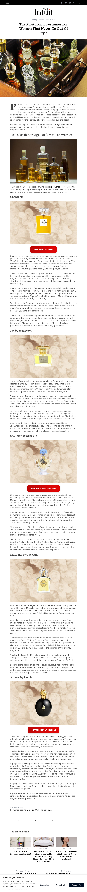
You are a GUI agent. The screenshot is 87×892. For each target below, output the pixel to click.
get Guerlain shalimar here (43, 488)
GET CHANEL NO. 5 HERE (43, 249)
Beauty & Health (38, 20)
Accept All (76, 885)
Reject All (60, 885)
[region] (43, 883)
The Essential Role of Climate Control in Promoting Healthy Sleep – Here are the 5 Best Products (43, 856)
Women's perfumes (43, 810)
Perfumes (14, 810)
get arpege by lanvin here (43, 730)
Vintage (30, 810)
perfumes (55, 187)
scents (23, 810)
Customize (44, 885)
